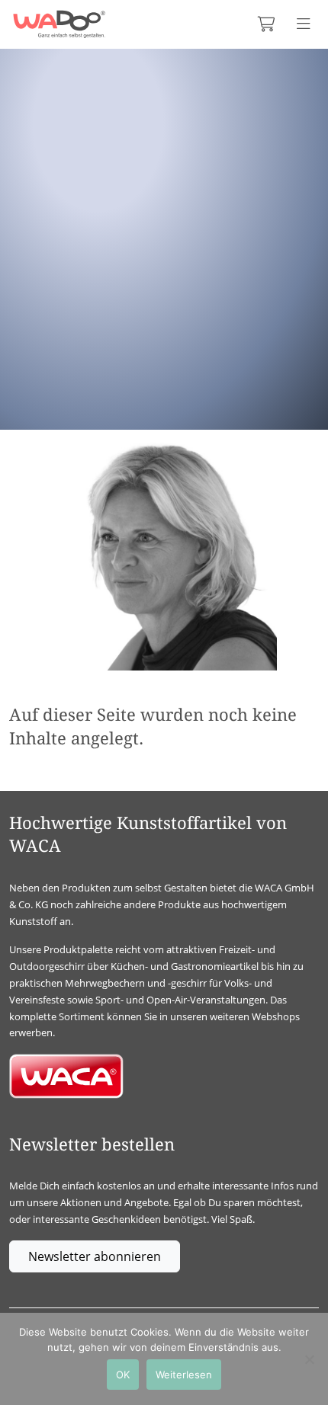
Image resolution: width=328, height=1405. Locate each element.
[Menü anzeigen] (303, 24)
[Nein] (309, 1359)
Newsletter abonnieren (94, 1256)
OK (123, 1374)
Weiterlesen (184, 1374)
